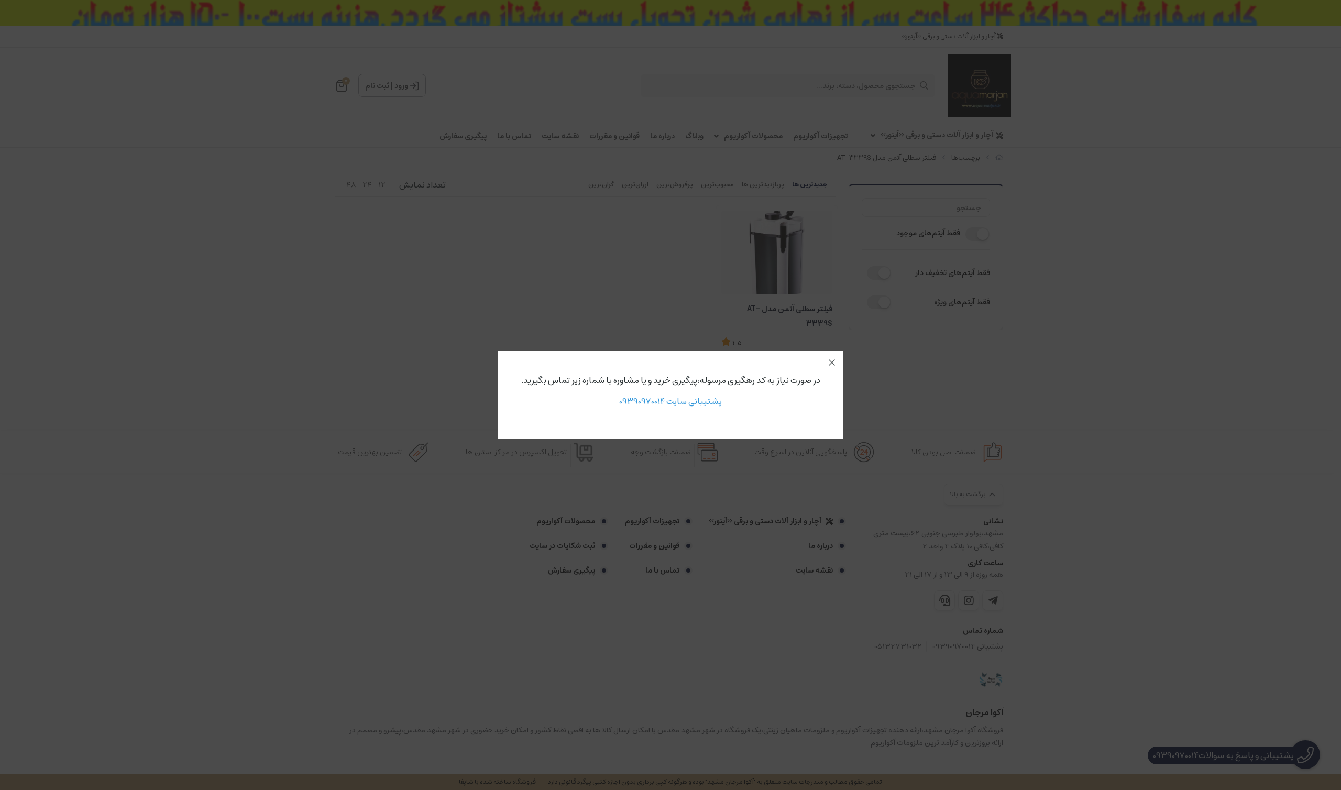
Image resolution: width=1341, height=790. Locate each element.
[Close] (831, 362)
